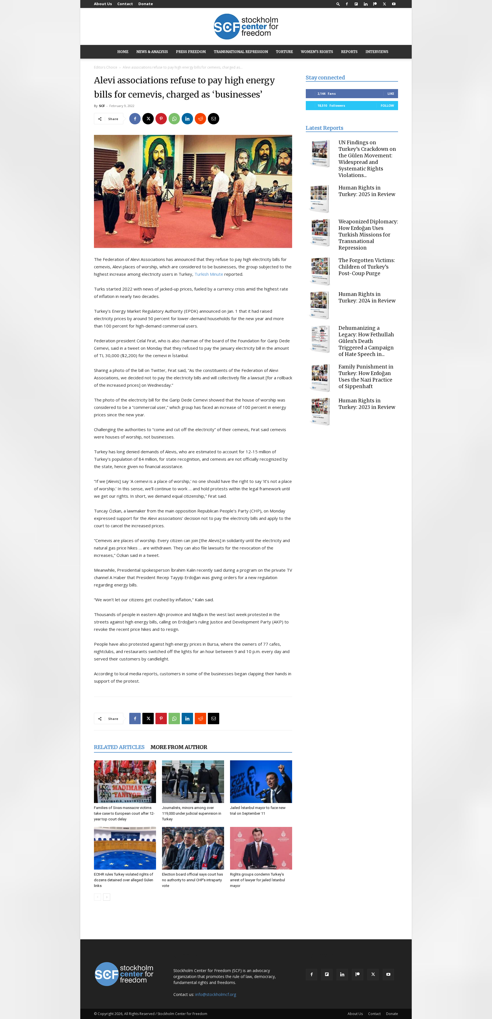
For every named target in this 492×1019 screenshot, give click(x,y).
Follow (387, 105)
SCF (102, 106)
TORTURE (284, 52)
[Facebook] (347, 4)
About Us (103, 3)
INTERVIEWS (377, 52)
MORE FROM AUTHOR (179, 747)
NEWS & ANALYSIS (152, 52)
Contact (125, 3)
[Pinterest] (161, 118)
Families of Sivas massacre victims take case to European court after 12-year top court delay (124, 813)
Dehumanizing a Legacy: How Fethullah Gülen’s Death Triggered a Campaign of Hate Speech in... (366, 341)
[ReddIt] (200, 118)
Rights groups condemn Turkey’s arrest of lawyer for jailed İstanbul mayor (257, 880)
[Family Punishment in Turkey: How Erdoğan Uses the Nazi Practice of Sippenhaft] (320, 378)
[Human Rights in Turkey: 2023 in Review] (320, 412)
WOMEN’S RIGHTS (317, 52)
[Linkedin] (365, 4)
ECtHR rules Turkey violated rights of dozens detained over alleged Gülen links (123, 880)
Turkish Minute (208, 274)
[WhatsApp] (174, 118)
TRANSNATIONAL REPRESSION (241, 52)
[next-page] (106, 897)
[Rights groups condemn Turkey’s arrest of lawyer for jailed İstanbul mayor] (261, 848)
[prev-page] (97, 897)
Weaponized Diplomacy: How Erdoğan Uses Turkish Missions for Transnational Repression (368, 235)
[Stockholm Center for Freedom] (246, 27)
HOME (122, 52)
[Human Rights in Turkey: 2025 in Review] (320, 199)
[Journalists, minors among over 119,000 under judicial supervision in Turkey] (193, 781)
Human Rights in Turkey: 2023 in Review (367, 404)
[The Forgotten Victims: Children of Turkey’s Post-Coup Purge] (320, 271)
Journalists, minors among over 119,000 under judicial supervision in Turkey (191, 813)
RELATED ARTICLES (119, 747)
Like (391, 93)
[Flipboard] (356, 4)
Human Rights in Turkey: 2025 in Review (367, 191)
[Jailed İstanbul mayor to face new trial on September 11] (261, 781)
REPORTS (349, 52)
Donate (145, 3)
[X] (384, 4)
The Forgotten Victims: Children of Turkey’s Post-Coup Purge (367, 267)
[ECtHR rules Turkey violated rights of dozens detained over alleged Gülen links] (125, 848)
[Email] (213, 118)
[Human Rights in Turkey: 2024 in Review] (320, 305)
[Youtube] (394, 4)
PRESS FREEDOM (191, 52)
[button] (338, 4)
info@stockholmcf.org (215, 994)
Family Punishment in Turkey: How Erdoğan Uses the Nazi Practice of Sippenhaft (366, 377)
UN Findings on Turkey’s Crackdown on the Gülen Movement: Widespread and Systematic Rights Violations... (367, 158)
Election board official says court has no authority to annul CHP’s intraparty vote (192, 880)
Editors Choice (105, 67)
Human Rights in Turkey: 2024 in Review (367, 297)
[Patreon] (375, 4)
